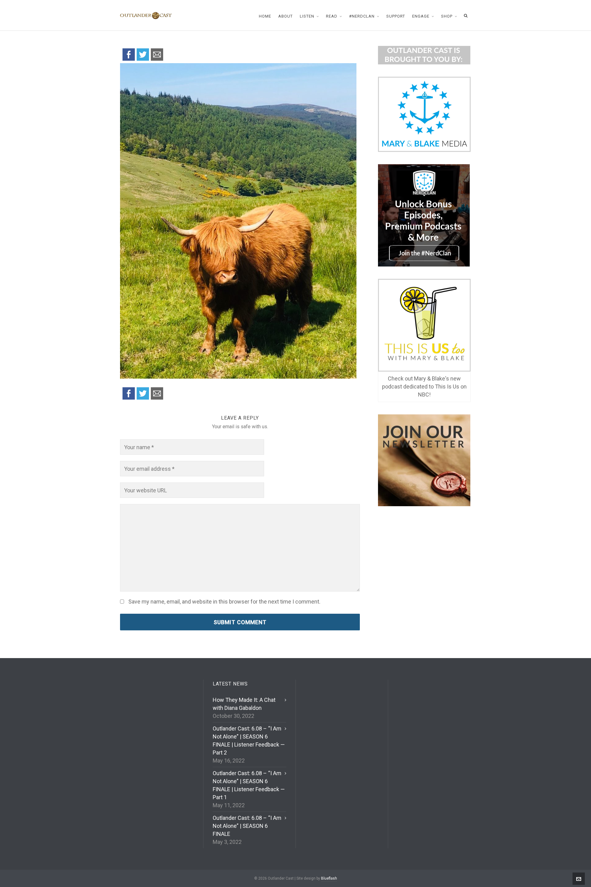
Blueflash (329, 878)
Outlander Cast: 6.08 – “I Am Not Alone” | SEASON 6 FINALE (247, 826)
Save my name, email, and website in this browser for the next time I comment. (224, 601)
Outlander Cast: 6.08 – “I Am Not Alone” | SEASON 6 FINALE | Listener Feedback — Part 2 (249, 740)
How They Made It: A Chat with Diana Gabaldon (244, 704)
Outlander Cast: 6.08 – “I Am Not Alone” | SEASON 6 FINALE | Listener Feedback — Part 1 (249, 785)
